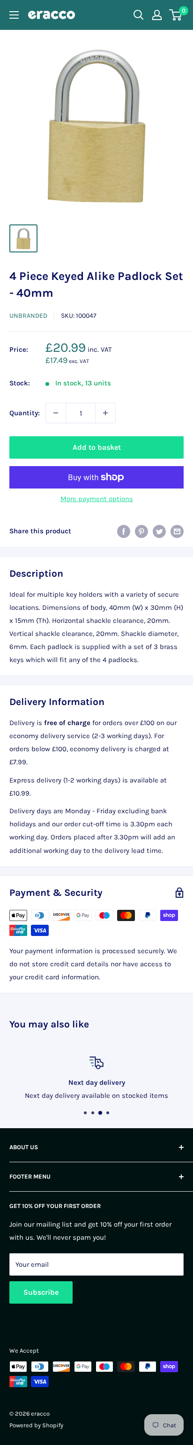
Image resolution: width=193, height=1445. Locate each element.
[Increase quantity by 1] (105, 413)
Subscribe (41, 1292)
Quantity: (24, 413)
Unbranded (28, 316)
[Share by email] (177, 531)
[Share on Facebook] (123, 531)
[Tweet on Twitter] (159, 531)
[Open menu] (14, 15)
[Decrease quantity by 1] (56, 413)
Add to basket (97, 447)
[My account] (157, 15)
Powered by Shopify (36, 1425)
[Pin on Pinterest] (141, 531)
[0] (176, 15)
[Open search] (139, 15)
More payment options (96, 499)
